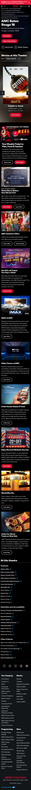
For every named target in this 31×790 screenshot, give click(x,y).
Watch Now (7, 162)
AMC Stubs (20, 732)
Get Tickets (6, 36)
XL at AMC (20, 699)
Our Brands (5, 679)
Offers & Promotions (23, 735)
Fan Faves (4, 747)
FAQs (3, 684)
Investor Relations (7, 696)
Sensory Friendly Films (7, 575)
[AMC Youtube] (27, 666)
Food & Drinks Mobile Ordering (10, 581)
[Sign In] (29, 6)
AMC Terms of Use (7, 718)
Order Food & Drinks (9, 41)
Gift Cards (20, 740)
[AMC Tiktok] (21, 666)
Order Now (6, 423)
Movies (19, 679)
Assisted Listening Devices (8, 622)
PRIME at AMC (22, 694)
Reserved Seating (6, 616)
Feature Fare (4, 593)
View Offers (7, 243)
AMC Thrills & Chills (7, 739)
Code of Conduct (7, 725)
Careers (3, 701)
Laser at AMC (21, 702)
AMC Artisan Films (7, 737)
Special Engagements (7, 657)
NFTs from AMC (22, 748)
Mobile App (20, 751)
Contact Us (5, 681)
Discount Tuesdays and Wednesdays (11, 610)
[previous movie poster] (2, 93)
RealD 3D (20, 696)
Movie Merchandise (23, 743)
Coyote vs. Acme (15, 106)
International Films (7, 749)
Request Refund (22, 770)
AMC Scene (20, 753)
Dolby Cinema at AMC (7, 572)
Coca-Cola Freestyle (7, 584)
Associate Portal (6, 704)
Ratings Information (23, 684)
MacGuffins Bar (5, 587)
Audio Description (6, 625)
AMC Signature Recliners (8, 578)
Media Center (5, 698)
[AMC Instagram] (10, 666)
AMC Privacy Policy (7, 715)
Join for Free (7, 291)
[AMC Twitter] (15, 666)
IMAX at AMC (5, 569)
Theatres (19, 681)
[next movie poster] (28, 93)
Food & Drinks (20, 243)
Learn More (19, 207)
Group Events (21, 738)
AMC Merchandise (23, 745)
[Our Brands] (15, 778)
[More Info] (18, 108)
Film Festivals (5, 752)
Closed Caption (5, 619)
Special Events (6, 754)
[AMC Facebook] (4, 666)
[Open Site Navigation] (1, 6)
